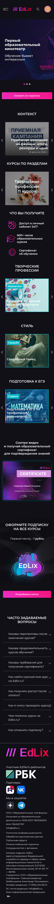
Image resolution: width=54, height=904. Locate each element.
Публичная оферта (16, 840)
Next (52, 140)
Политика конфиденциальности (24, 833)
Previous (2, 140)
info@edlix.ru (13, 828)
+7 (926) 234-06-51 (37, 885)
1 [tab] (25, 84)
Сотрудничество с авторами (22, 848)
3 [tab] (30, 84)
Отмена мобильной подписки (22, 844)
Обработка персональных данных (24, 836)
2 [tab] (27, 84)
